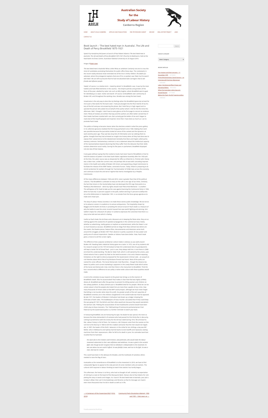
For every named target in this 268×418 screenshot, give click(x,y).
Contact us (88, 37)
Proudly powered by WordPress (93, 409)
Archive (151, 32)
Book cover (94, 64)
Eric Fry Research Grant (138, 32)
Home (86, 32)
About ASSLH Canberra (98, 32)
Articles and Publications (118, 32)
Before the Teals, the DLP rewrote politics (171, 95)
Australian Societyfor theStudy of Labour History (133, 15)
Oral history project (164, 32)
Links (176, 32)
